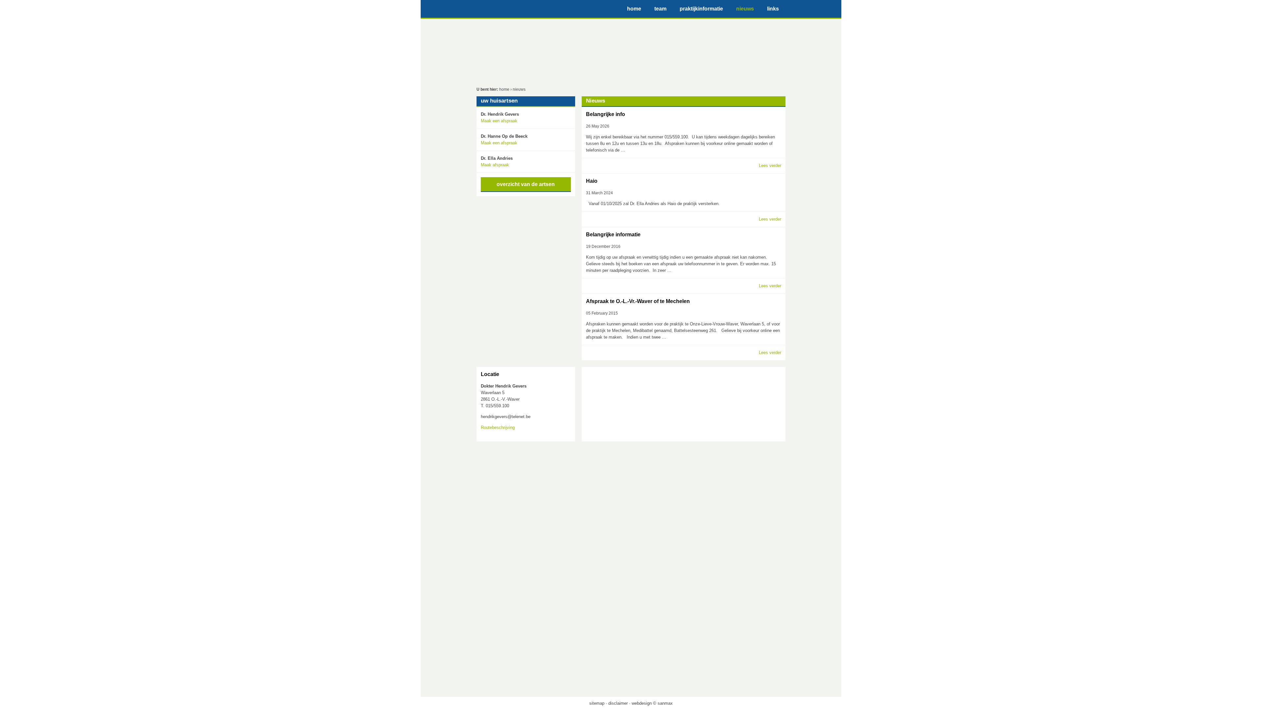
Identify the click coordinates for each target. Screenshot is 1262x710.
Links (773, 9)
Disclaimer (618, 703)
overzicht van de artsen (526, 184)
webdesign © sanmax (652, 703)
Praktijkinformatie (701, 9)
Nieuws (745, 9)
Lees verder (770, 165)
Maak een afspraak (499, 120)
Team (660, 9)
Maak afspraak (495, 164)
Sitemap (596, 703)
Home (634, 9)
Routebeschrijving (498, 427)
